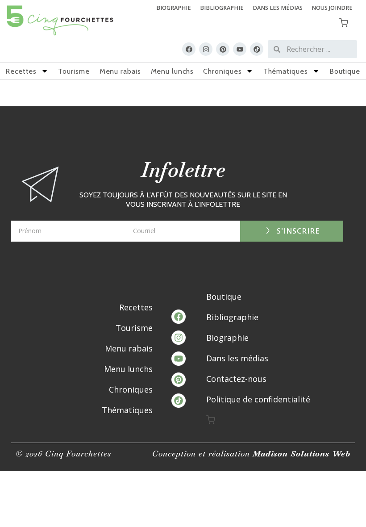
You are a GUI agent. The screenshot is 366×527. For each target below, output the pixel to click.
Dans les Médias (278, 8)
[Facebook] (188, 49)
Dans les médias (237, 358)
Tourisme (73, 71)
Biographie (173, 8)
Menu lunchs (172, 71)
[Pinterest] (222, 49)
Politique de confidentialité (258, 399)
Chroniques (222, 71)
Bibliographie (222, 8)
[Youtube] (239, 49)
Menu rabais (120, 71)
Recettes (21, 71)
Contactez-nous (236, 378)
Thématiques (285, 71)
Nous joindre (332, 8)
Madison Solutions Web (301, 453)
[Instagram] (205, 49)
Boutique (344, 71)
